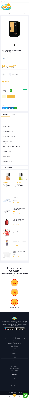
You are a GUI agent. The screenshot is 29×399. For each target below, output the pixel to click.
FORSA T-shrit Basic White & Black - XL (19, 252)
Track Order (14, 383)
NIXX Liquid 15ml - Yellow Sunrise (7, 186)
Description (5, 114)
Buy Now (11, 97)
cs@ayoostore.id (14, 350)
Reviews (13, 114)
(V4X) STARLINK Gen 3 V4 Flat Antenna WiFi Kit (19, 198)
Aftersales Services (14, 360)
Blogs (9, 13)
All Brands (15, 13)
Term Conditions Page (14, 368)
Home (3, 13)
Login (14, 378)
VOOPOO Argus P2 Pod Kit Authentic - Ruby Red (18, 220)
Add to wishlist (6, 101)
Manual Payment (14, 385)
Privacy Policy (14, 364)
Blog (14, 362)
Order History (14, 380)
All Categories (23, 13)
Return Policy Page (15, 366)
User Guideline (14, 370)
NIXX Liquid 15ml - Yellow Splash (19, 186)
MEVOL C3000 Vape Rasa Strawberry (18, 230)
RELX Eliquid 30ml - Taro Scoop (19, 241)
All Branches (14, 353)
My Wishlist (14, 381)
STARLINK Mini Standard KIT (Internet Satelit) (19, 209)
